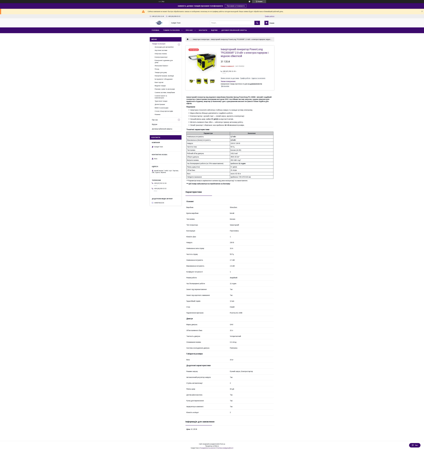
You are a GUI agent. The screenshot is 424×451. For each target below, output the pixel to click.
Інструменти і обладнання (163, 79)
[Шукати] (257, 23)
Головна (155, 30)
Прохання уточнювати (236, 6)
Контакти (203, 30)
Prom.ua (222, 444)
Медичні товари (160, 86)
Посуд (157, 69)
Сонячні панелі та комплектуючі (161, 97)
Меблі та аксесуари (161, 108)
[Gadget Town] (159, 24)
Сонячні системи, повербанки (165, 92)
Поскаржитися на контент (208, 448)
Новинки (157, 114)
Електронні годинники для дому (164, 61)
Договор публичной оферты (234, 30)
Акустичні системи (161, 50)
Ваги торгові (159, 82)
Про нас (189, 30)
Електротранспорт (161, 57)
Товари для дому (161, 72)
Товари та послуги (171, 30)
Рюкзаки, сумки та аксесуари (165, 89)
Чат (416, 445)
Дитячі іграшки (160, 104)
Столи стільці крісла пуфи (164, 111)
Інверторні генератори (201, 39)
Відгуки (214, 30)
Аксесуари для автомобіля (164, 47)
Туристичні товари (161, 101)
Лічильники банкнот (161, 66)
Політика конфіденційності (225, 448)
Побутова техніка (161, 53)
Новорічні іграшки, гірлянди (164, 76)
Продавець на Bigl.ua (212, 446)
